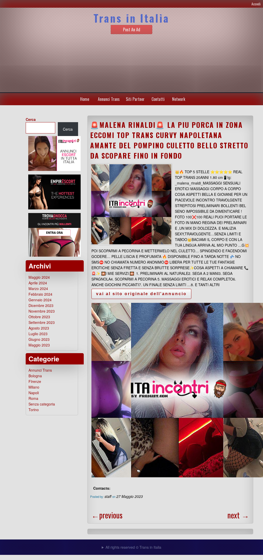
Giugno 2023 (39, 339)
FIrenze (35, 381)
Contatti (158, 99)
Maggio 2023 (39, 344)
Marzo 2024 (38, 288)
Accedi (255, 3)
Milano (34, 387)
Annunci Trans (109, 99)
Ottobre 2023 (39, 316)
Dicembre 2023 (41, 305)
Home (84, 99)
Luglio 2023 (38, 333)
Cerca (31, 119)
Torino (34, 409)
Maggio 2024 (39, 277)
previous (107, 515)
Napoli (34, 392)
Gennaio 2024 (40, 299)
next (238, 515)
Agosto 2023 (39, 328)
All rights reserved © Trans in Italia (133, 547)
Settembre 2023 (42, 322)
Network (178, 99)
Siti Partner (135, 99)
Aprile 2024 (38, 282)
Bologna (35, 375)
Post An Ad (131, 29)
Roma (33, 398)
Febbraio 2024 (40, 294)
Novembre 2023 (42, 311)
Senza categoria (42, 404)
